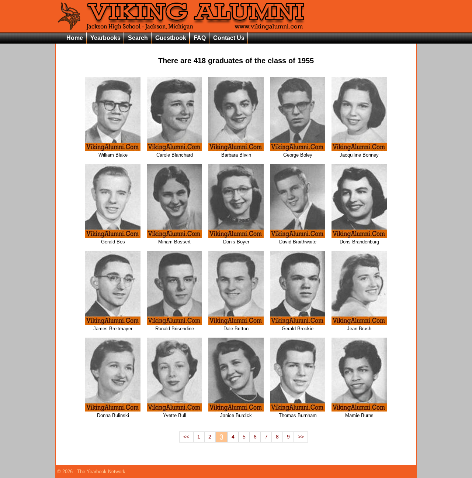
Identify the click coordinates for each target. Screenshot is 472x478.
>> (301, 437)
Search (138, 38)
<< (186, 437)
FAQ (200, 38)
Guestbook (170, 38)
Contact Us (228, 38)
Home (74, 38)
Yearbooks (105, 38)
